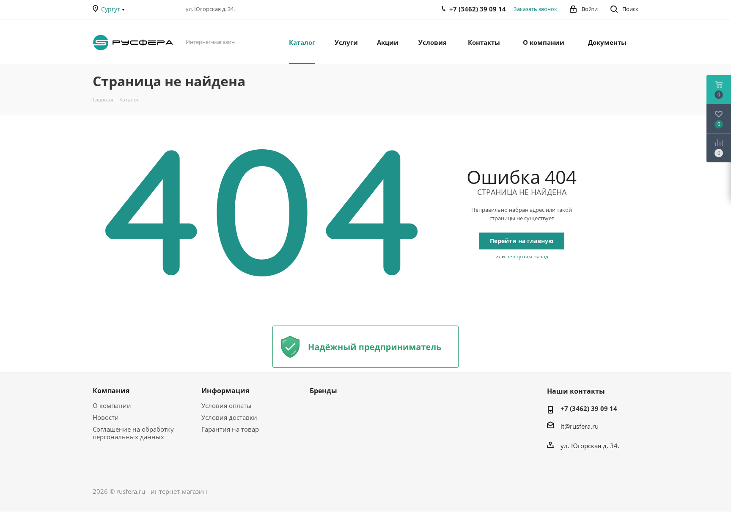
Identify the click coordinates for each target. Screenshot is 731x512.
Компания (111, 390)
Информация (225, 390)
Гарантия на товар (230, 429)
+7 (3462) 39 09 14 (589, 408)
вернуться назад (527, 256)
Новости (106, 417)
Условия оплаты (226, 405)
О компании (112, 405)
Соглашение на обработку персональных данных (133, 433)
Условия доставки (229, 417)
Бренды (323, 390)
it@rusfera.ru (580, 426)
